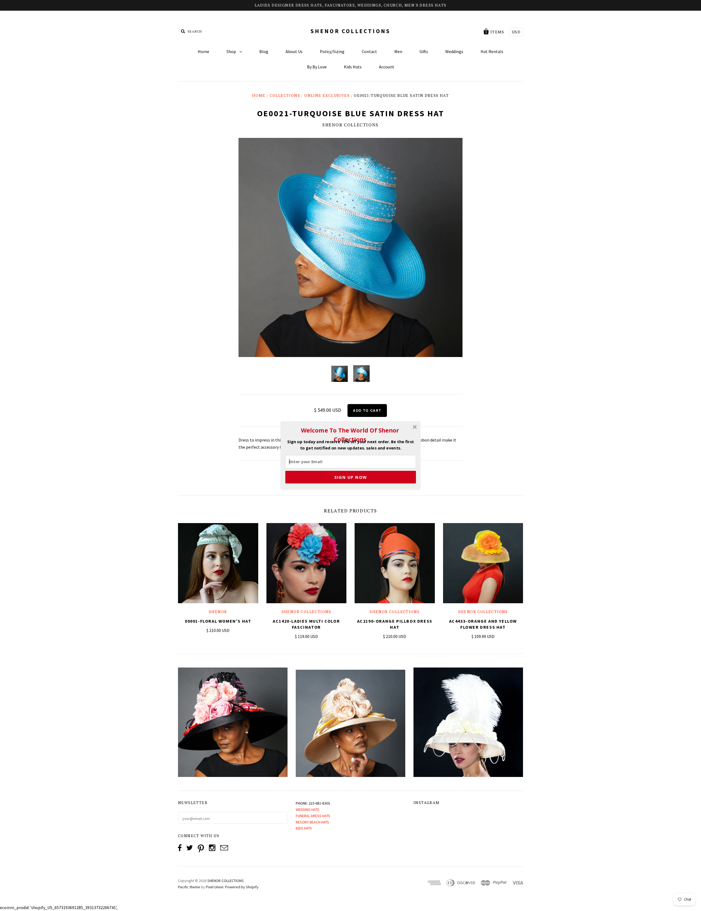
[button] (350, 434)
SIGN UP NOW (350, 477)
